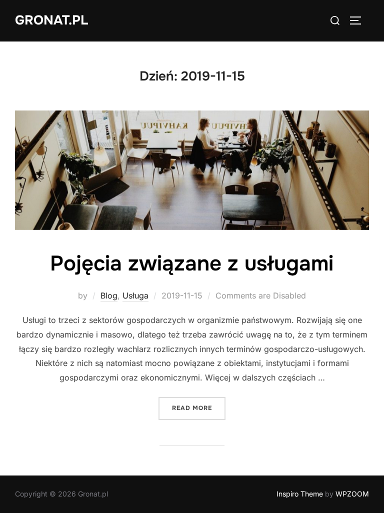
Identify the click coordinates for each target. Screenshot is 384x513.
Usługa (135, 295)
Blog (109, 295)
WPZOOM (352, 494)
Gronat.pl (51, 20)
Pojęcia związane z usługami (192, 263)
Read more (199, 408)
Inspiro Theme (299, 494)
